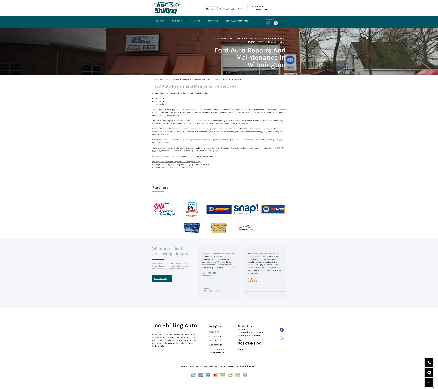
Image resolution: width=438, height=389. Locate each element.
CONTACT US (213, 21)
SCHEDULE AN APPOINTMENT (238, 21)
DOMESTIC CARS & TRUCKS (262, 41)
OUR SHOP (160, 21)
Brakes (206, 288)
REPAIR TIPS (195, 21)
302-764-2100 (211, 7)
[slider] (206, 275)
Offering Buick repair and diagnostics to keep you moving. (176, 162)
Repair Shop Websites (207, 366)
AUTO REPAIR (177, 21)
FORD (281, 41)
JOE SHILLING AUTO (222, 38)
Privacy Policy (251, 366)
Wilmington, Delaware (212, 291)
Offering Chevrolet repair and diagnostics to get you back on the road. (181, 164)
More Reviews (160, 279)
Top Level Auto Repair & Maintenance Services (258, 38)
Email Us (243, 349)
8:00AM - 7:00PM (261, 9)
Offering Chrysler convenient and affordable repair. (173, 167)
